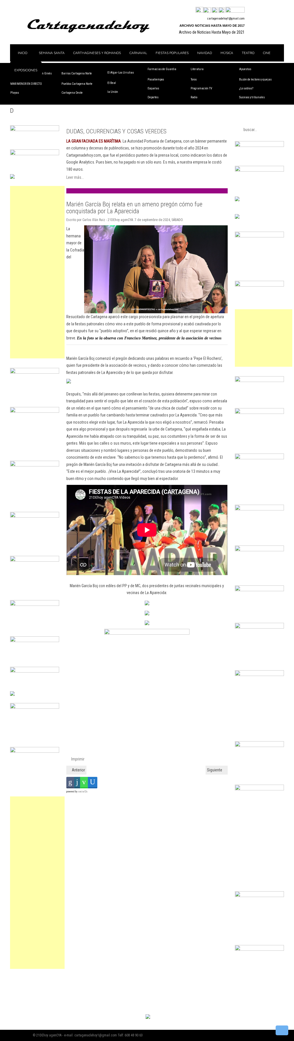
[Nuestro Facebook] (199, 10)
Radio (194, 97)
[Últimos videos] (215, 10)
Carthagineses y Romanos (97, 53)
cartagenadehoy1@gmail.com (226, 18)
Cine (266, 53)
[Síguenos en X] (207, 10)
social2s (83, 791)
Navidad (204, 53)
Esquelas (153, 88)
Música (226, 53)
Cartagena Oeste (72, 93)
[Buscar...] (235, 10)
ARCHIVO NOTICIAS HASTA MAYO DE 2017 (212, 25)
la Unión (112, 92)
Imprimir (77, 759)
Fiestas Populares (172, 53)
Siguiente (215, 770)
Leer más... (75, 177)
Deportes (153, 97)
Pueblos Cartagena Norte (76, 84)
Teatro (248, 53)
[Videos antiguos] (221, 10)
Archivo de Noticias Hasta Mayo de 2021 (212, 32)
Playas (14, 93)
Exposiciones (25, 70)
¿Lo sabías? (246, 88)
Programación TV (201, 88)
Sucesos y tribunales (252, 97)
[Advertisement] (37, 272)
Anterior (78, 770)
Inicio (22, 53)
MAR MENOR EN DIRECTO (26, 84)
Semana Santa (52, 53)
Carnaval (138, 53)
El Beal (111, 83)
